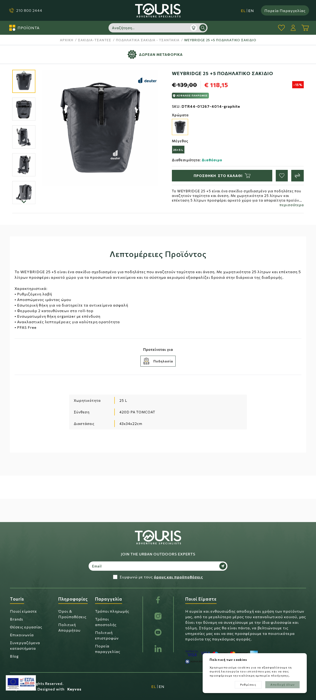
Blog (14, 656)
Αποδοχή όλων (282, 684)
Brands (16, 619)
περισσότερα (291, 205)
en (251, 10)
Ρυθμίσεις (248, 684)
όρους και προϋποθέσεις (178, 577)
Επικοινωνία (22, 635)
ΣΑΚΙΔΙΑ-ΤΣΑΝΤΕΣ (94, 40)
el (243, 10)
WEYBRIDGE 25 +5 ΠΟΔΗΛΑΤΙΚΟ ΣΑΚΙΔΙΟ (220, 40)
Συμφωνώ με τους (161, 577)
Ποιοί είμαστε (23, 611)
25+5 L (178, 149)
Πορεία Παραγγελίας (285, 10)
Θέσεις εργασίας (26, 627)
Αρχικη (66, 40)
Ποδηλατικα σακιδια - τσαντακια (148, 40)
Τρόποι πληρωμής (112, 611)
